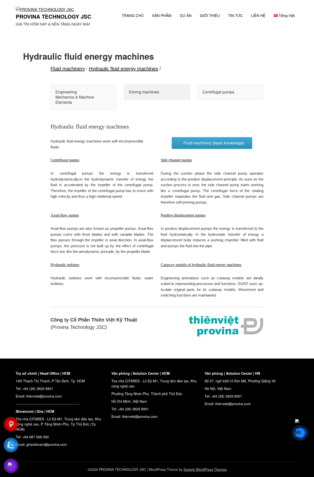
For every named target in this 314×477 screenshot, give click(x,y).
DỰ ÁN (186, 15)
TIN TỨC (235, 15)
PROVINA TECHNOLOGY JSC (53, 16)
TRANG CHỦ (133, 15)
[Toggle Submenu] (108, 97)
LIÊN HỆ (258, 15)
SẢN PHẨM (161, 15)
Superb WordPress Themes (205, 469)
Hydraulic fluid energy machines (123, 68)
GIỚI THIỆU (210, 15)
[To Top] (301, 466)
